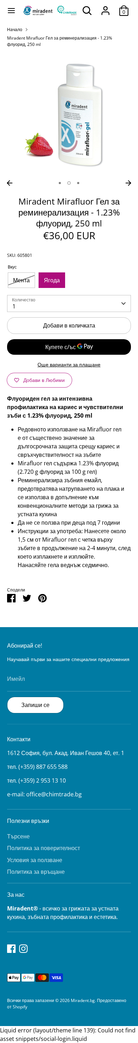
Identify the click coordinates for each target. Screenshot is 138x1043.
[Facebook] (11, 948)
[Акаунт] (105, 8)
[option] (69, 115)
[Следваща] (128, 183)
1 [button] (60, 183)
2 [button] (69, 183)
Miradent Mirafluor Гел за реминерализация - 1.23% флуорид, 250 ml (59, 41)
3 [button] (78, 183)
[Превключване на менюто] (11, 11)
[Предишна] (9, 183)
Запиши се (35, 705)
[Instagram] (23, 948)
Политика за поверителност (43, 848)
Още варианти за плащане (69, 364)
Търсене (18, 836)
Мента (21, 280)
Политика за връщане (36, 872)
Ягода (52, 280)
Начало (14, 29)
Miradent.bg (83, 1000)
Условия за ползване (34, 860)
